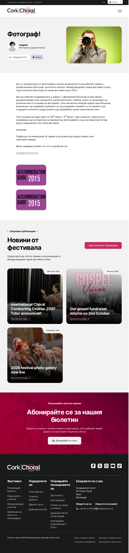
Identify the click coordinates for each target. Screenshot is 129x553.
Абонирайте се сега (66, 440)
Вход (103, 2)
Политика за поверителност (110, 538)
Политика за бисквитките (85, 542)
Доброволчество (38, 509)
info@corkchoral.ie (26, 2)
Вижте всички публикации (103, 245)
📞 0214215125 (37, 2)
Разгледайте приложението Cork (58, 524)
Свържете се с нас (13, 2)
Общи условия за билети (84, 538)
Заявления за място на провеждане (14, 515)
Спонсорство (36, 491)
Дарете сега (35, 504)
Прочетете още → (20, 318)
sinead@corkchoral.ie (27, 153)
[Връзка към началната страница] (21, 10)
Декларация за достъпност (110, 542)
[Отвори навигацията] (120, 11)
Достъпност (57, 495)
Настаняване (58, 500)
